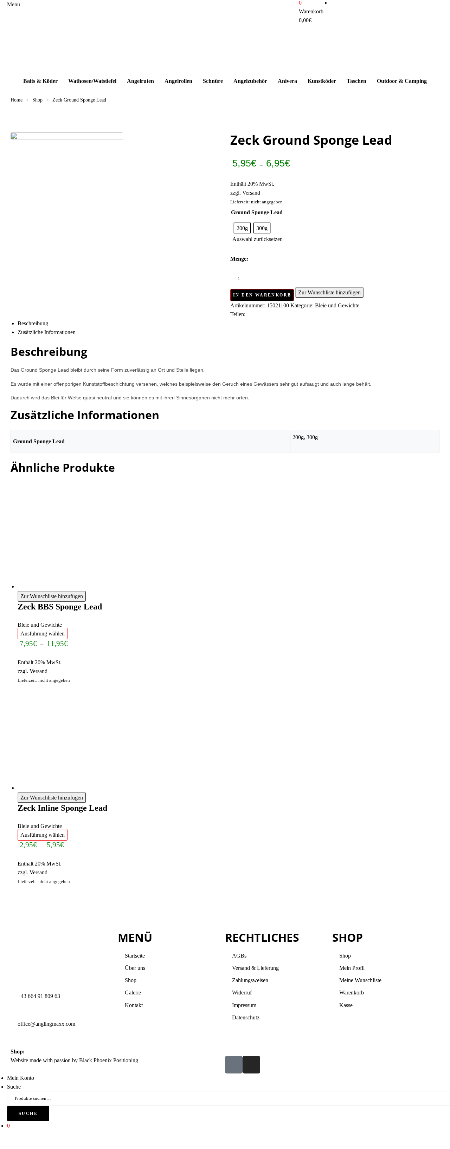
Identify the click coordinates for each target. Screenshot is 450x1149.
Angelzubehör (250, 81)
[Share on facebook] (254, 314)
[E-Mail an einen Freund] (315, 314)
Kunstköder (322, 81)
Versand (251, 193)
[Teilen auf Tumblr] (284, 314)
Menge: (239, 259)
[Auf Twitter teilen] (264, 314)
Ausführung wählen (42, 633)
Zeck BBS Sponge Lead (60, 606)
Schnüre (213, 81)
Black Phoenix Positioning (108, 1060)
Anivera (287, 81)
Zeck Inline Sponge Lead (62, 807)
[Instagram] (251, 1064)
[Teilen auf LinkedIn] (274, 314)
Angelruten (140, 81)
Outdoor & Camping (402, 81)
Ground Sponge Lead (257, 212)
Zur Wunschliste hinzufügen (329, 292)
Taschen (356, 81)
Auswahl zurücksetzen (257, 239)
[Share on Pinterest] (305, 314)
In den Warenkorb (262, 295)
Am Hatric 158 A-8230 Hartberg (62, 1052)
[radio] (242, 228)
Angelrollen (178, 81)
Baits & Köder (40, 81)
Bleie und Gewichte (337, 305)
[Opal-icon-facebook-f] (234, 1064)
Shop (37, 100)
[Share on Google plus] (294, 314)
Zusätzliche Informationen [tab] (47, 332)
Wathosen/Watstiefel (92, 81)
